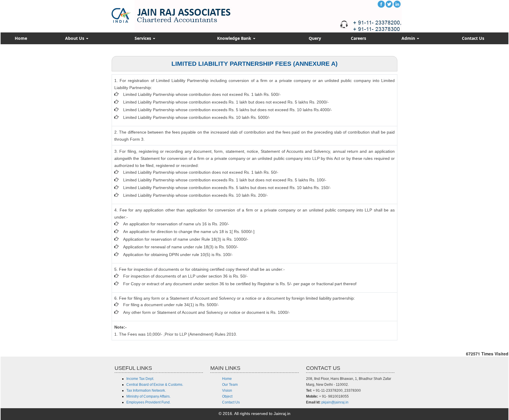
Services (143, 38)
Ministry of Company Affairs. (148, 396)
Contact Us (473, 38)
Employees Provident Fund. (148, 402)
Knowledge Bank (234, 38)
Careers (358, 38)
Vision (227, 390)
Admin (408, 38)
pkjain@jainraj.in (334, 402)
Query (315, 38)
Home (21, 38)
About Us (75, 38)
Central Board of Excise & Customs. (154, 385)
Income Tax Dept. (140, 379)
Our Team (230, 385)
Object (227, 396)
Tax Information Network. (146, 390)
